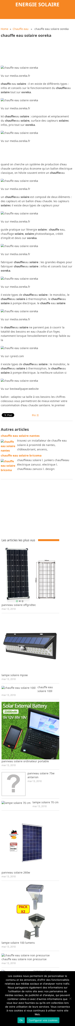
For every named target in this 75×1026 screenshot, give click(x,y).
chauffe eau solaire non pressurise (24, 959)
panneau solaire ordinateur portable (25, 761)
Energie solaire (37, 4)
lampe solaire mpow (15, 675)
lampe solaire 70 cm (45, 802)
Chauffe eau (20, 29)
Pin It (35, 415)
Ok (21, 1020)
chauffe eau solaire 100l (45, 689)
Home (4, 29)
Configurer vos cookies (43, 1020)
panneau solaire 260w (16, 872)
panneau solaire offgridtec (19, 605)
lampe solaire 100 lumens (18, 942)
